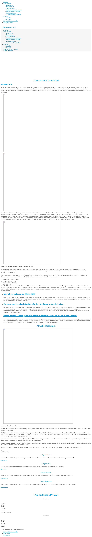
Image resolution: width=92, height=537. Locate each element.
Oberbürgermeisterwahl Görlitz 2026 (19, 294)
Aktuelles (5, 2)
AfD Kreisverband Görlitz (9, 27)
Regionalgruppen (11, 13)
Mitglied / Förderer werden (10, 21)
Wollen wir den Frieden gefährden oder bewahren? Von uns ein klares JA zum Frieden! (40, 315)
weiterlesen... (4, 460)
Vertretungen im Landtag (13, 11)
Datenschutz (6, 533)
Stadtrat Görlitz (10, 8)
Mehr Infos (3, 469)
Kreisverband (7, 3)
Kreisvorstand (10, 6)
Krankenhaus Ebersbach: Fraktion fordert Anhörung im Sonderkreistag (33, 304)
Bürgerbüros (9, 5)
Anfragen (8, 19)
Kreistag (5, 16)
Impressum (6, 535)
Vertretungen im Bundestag (13, 10)
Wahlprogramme (8, 22)
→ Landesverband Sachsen (13, 14)
